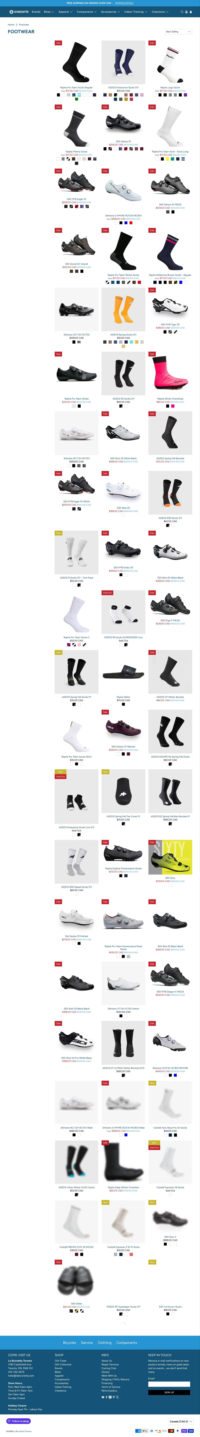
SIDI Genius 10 (123, 141)
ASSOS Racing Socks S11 (123, 334)
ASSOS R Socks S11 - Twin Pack (76, 577)
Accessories (108, 11)
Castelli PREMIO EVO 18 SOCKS (76, 1247)
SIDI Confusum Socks (170, 1306)
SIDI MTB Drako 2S (123, 567)
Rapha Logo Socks (170, 87)
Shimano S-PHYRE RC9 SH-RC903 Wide (123, 1127)
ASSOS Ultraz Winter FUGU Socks (77, 1187)
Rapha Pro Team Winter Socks (123, 275)
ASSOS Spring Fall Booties (170, 458)
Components (85, 11)
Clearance (158, 11)
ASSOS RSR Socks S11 (170, 518)
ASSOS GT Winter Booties (170, 697)
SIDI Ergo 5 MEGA (170, 620)
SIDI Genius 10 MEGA (170, 204)
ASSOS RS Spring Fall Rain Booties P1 (170, 816)
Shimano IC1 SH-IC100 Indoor (123, 1008)
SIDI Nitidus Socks (123, 1366)
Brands (36, 11)
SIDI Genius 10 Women (123, 746)
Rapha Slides (123, 697)
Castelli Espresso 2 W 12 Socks (123, 1247)
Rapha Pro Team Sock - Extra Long (170, 151)
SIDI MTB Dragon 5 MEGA (170, 991)
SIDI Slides (76, 1303)
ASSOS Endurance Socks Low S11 (76, 827)
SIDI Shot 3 (170, 1237)
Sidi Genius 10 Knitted (76, 936)
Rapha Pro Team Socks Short (76, 756)
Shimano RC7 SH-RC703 (77, 458)
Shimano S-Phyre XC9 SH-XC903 (76, 1426)
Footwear (24, 25)
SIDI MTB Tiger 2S (170, 324)
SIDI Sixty (170, 878)
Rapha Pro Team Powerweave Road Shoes (123, 948)
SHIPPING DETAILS (124, 3)
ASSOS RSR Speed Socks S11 (76, 887)
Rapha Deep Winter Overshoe (123, 1187)
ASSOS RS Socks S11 (123, 398)
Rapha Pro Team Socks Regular (76, 87)
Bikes (47, 11)
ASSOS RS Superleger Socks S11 (123, 1306)
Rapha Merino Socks (76, 151)
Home (11, 25)
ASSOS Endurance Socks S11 (123, 87)
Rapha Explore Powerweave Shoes (123, 868)
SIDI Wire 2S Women (123, 1416)
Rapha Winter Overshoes (170, 398)
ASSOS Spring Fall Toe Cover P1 (123, 816)
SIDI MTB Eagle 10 (76, 199)
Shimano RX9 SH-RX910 (170, 1366)
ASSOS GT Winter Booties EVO (170, 1426)
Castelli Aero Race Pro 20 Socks (170, 1127)
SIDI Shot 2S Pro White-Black (76, 1058)
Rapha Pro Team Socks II (76, 637)
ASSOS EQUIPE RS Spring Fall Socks (170, 756)
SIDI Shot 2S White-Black (123, 458)
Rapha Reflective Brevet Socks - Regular (170, 275)
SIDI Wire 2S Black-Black (170, 946)
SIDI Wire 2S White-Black (170, 577)
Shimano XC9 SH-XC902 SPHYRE (170, 1068)
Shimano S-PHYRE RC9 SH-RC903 (123, 215)
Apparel (64, 11)
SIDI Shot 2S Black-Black (76, 1008)
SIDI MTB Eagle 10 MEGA (76, 501)
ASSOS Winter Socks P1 (76, 1366)
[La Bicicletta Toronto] (19, 12)
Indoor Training (134, 11)
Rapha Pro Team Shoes (77, 398)
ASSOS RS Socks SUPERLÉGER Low (123, 637)
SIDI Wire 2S (123, 508)
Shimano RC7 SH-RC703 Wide (76, 1127)
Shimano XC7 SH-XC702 (77, 334)
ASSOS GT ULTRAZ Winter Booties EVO (123, 1068)
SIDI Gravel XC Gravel (76, 264)
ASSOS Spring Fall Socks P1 (76, 697)
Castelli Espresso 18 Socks (170, 1187)
